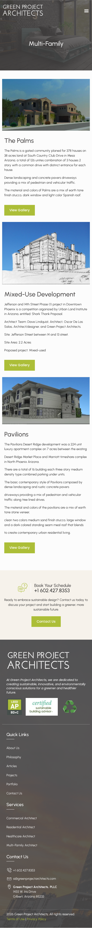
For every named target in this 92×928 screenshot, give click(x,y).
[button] (86, 10)
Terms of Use (15, 919)
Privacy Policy (36, 919)
